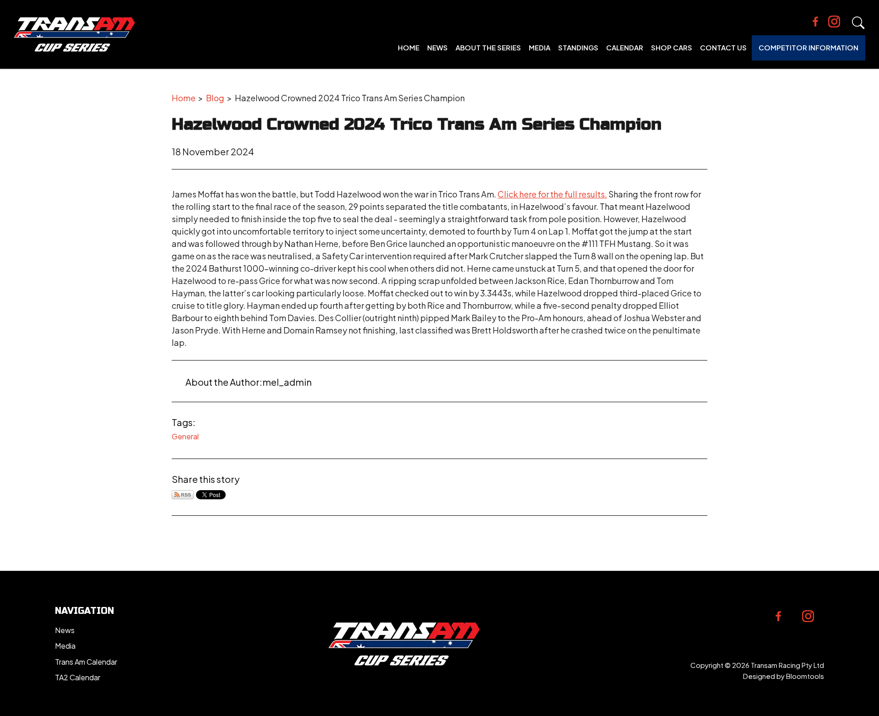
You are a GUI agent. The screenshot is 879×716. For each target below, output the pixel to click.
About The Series (488, 47)
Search (858, 23)
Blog (215, 98)
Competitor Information (808, 47)
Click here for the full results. (552, 194)
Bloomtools (805, 676)
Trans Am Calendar (86, 661)
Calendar (624, 47)
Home (408, 47)
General (185, 436)
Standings (578, 47)
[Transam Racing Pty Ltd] (74, 34)
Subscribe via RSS (183, 494)
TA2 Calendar (77, 677)
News (437, 47)
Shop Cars (671, 47)
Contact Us (723, 47)
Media (539, 47)
